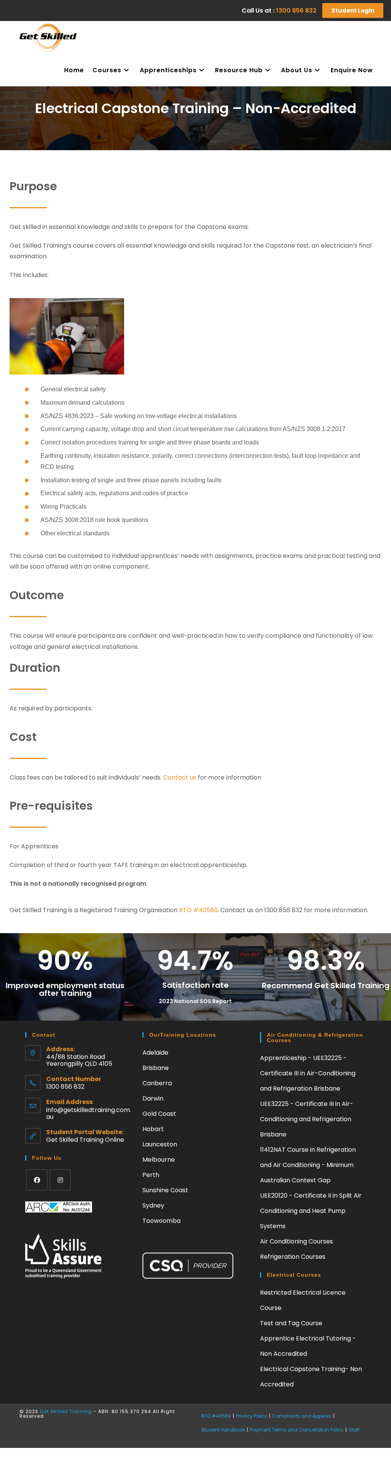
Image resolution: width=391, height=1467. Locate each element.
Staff (354, 1429)
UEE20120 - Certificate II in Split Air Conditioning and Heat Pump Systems (311, 1210)
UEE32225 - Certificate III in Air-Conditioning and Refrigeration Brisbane (306, 1119)
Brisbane (155, 1067)
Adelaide (155, 1052)
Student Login (352, 10)
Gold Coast (159, 1113)
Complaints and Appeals (301, 1416)
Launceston (159, 1144)
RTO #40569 (198, 910)
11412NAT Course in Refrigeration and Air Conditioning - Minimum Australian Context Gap (308, 1165)
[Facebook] (36, 1179)
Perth (150, 1174)
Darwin (152, 1098)
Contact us (179, 777)
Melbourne (158, 1159)
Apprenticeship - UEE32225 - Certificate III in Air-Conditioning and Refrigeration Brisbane (307, 1073)
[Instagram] (60, 1179)
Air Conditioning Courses (296, 1241)
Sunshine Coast (165, 1190)
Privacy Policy (251, 1416)
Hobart (153, 1129)
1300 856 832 (296, 10)
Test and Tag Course (291, 1323)
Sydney (153, 1205)
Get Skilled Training (67, 1411)
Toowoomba (161, 1220)
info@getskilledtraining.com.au (88, 1113)
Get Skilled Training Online (85, 1139)
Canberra (157, 1083)
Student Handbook (223, 1429)
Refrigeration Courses (292, 1256)
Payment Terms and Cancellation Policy (297, 1429)
